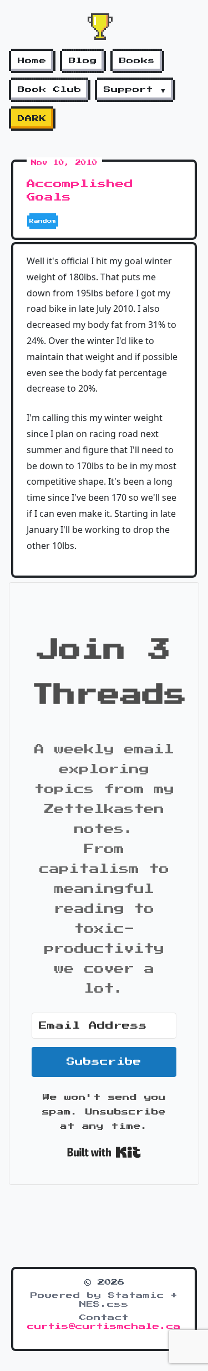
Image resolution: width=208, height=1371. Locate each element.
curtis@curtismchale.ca (104, 1326)
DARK (32, 118)
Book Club (50, 89)
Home (32, 61)
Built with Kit (104, 1152)
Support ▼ (135, 89)
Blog (83, 61)
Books (137, 61)
